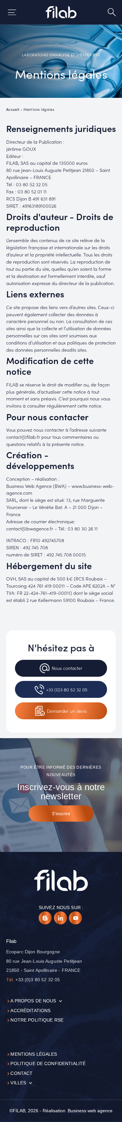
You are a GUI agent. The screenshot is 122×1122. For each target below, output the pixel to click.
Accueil (13, 109)
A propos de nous (33, 1000)
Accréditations (30, 1010)
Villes (18, 1082)
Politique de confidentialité (48, 1063)
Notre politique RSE (36, 1020)
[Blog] (45, 917)
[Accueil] (61, 12)
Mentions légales (33, 1054)
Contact (21, 1073)
